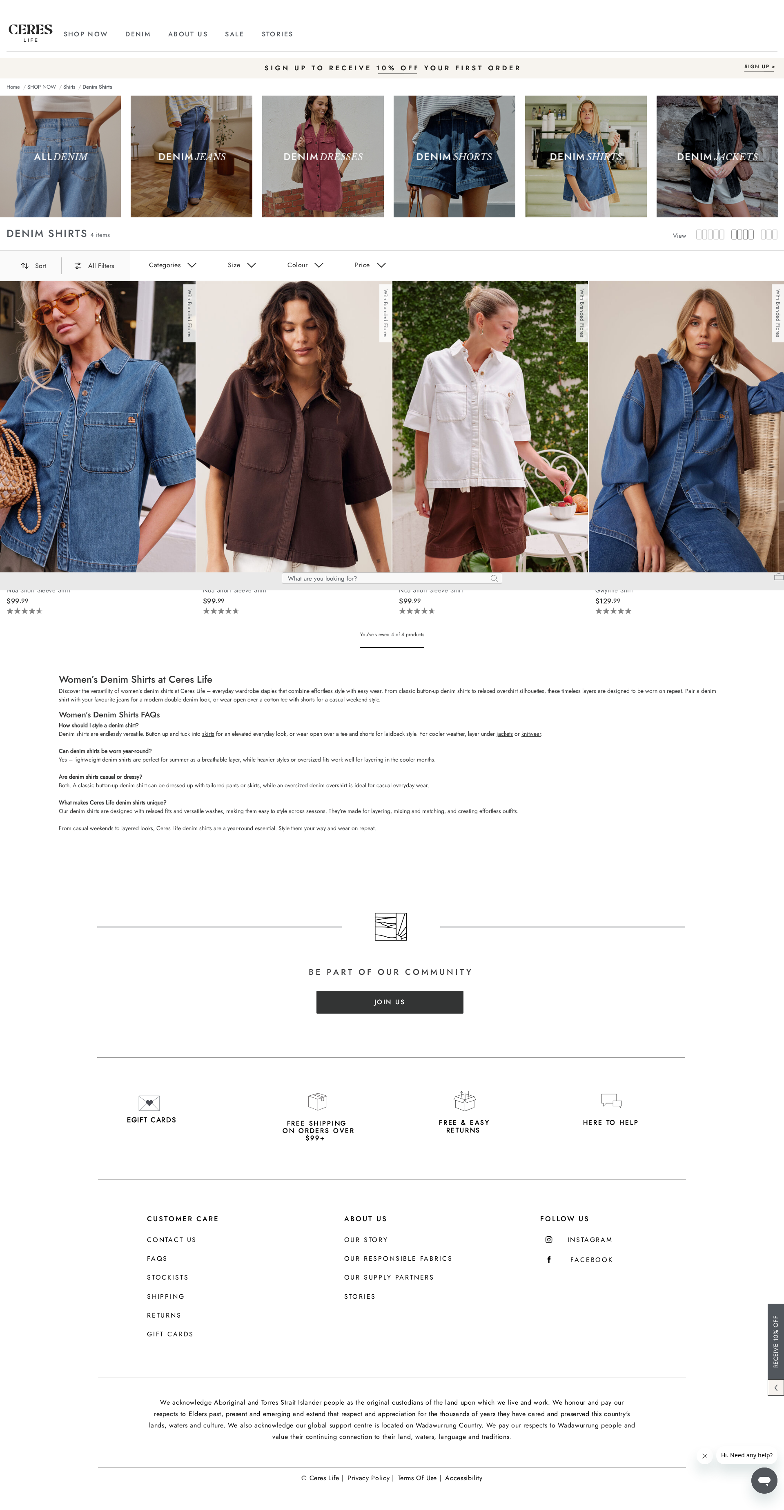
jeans (123, 699)
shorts (308, 699)
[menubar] (392, 87)
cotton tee (275, 699)
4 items (100, 234)
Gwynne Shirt (614, 590)
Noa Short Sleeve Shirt (39, 590)
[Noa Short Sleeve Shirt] (98, 427)
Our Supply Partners (389, 1277)
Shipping (166, 1297)
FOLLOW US (565, 1219)
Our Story (366, 1240)
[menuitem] (93, 34)
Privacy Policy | (370, 1478)
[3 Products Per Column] (766, 235)
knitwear (531, 734)
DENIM (138, 34)
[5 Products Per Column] (710, 235)
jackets (505, 734)
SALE (234, 34)
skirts (208, 734)
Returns (164, 1315)
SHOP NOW (86, 34)
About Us (366, 1219)
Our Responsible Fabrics (398, 1259)
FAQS (157, 1259)
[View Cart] (779, 577)
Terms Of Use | (419, 1478)
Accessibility (463, 1478)
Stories (360, 1297)
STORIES (278, 34)
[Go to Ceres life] (30, 40)
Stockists (168, 1277)
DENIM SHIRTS (47, 233)
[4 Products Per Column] (740, 235)
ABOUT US (188, 34)
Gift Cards (170, 1334)
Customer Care (183, 1219)
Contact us (172, 1240)
